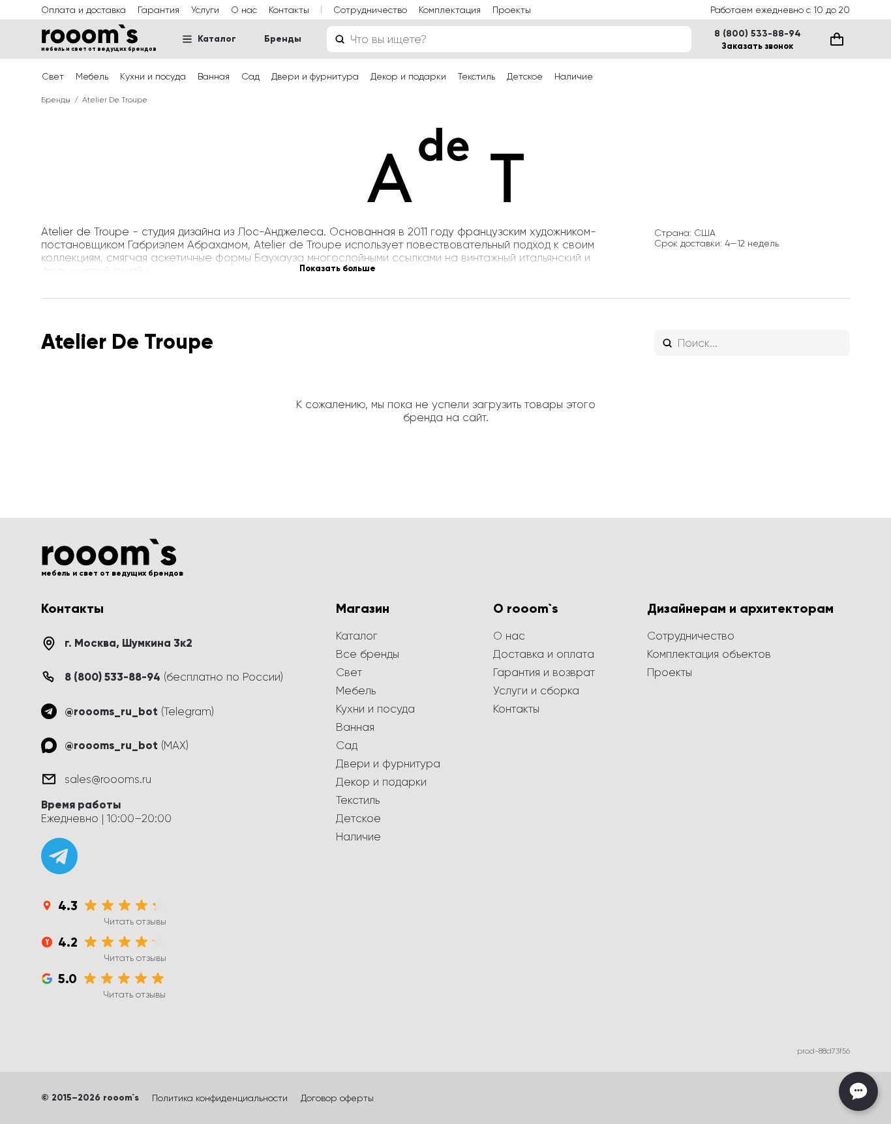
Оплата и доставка (83, 10)
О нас (244, 10)
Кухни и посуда (153, 76)
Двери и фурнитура (315, 76)
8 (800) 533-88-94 (757, 34)
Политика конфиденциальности (220, 1098)
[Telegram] (59, 856)
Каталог (217, 38)
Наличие (573, 76)
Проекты (511, 10)
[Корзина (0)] (837, 39)
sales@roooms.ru (108, 779)
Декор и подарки (408, 76)
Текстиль (476, 76)
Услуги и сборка (536, 690)
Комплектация (450, 10)
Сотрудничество (370, 10)
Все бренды (367, 653)
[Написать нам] (858, 1091)
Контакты (289, 10)
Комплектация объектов (709, 653)
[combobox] (509, 39)
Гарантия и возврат (544, 672)
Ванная (214, 76)
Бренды (282, 38)
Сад (250, 76)
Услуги (205, 10)
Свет (53, 76)
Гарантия (158, 10)
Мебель (92, 76)
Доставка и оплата (543, 653)
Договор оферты (337, 1098)
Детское (525, 76)
